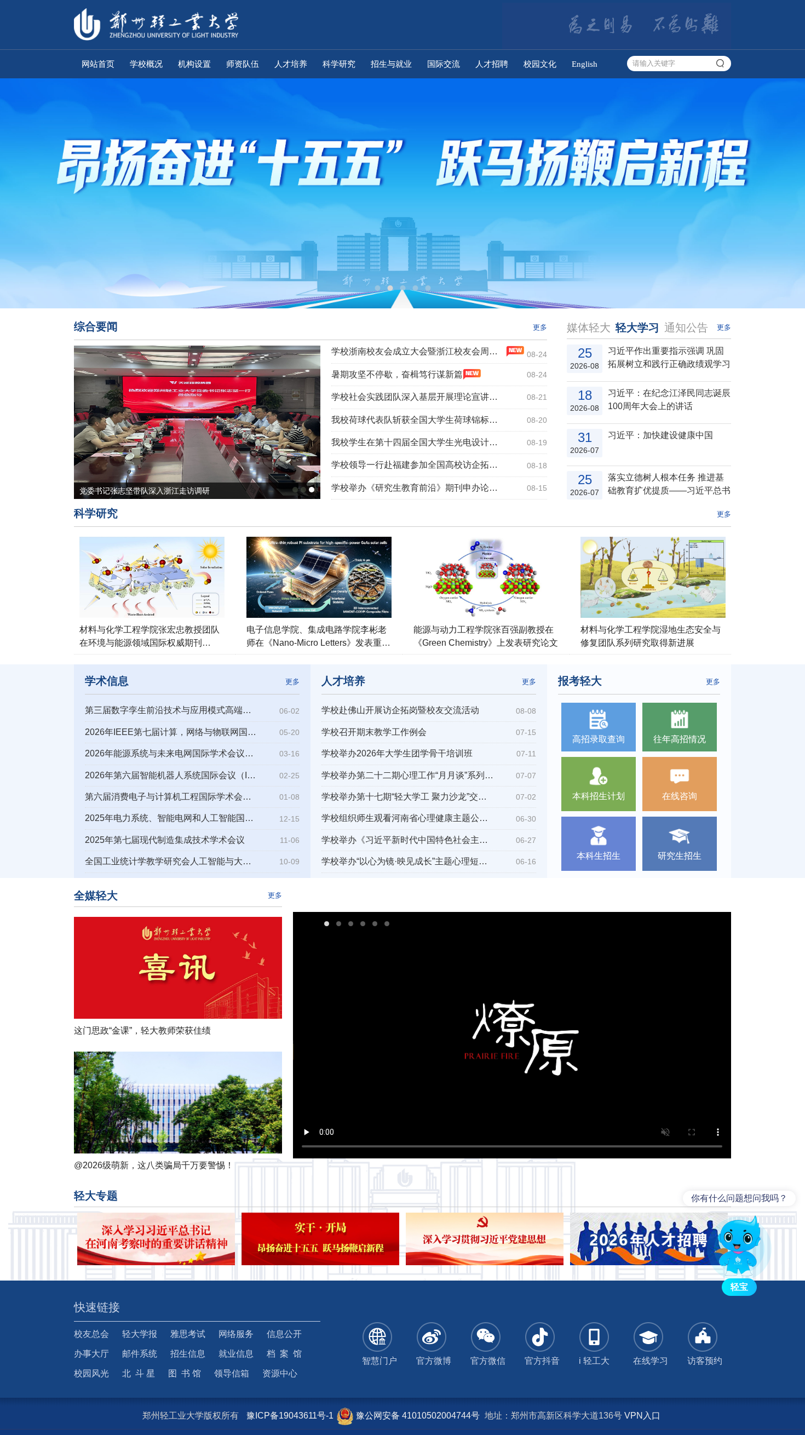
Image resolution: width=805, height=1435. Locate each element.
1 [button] (377, 288)
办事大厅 (91, 1353)
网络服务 (236, 1334)
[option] (402, 193)
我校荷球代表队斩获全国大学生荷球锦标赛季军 (418, 419)
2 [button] (390, 288)
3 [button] (402, 288)
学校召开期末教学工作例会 (374, 732)
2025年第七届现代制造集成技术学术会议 (165, 840)
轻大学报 (139, 1334)
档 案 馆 (284, 1353)
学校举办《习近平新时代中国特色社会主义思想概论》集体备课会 (408, 840)
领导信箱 (231, 1373)
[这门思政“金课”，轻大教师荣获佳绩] (178, 967)
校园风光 (91, 1373)
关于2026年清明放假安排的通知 (666, 484)
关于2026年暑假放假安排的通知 (666, 357)
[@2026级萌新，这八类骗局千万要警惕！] (178, 1102)
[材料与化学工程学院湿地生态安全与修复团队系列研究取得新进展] (653, 577)
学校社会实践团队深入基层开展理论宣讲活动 (418, 396)
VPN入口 (642, 1415)
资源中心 (279, 1373)
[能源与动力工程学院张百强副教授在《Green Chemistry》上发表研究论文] (486, 577)
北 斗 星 (138, 1373)
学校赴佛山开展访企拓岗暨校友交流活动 (400, 710)
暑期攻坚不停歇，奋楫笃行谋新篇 (397, 374)
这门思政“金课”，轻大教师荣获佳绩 (142, 1030)
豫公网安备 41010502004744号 (417, 1415)
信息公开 (284, 1334)
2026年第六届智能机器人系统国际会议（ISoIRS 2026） (171, 775)
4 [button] (415, 288)
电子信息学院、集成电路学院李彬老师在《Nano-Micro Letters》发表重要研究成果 (318, 643)
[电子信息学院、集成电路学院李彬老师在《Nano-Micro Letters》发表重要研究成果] (319, 577)
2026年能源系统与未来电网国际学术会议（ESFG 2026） (171, 753)
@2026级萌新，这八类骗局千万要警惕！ (154, 1165)
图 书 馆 (184, 1373)
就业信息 (236, 1353)
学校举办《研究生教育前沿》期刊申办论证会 (418, 487)
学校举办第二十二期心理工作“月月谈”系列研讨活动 (408, 775)
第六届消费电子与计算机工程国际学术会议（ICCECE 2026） (171, 796)
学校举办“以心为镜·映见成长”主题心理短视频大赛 (408, 861)
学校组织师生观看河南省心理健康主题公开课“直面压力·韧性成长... (408, 818)
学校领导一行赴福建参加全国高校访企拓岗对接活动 (418, 464)
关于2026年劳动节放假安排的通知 (666, 442)
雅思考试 (187, 1334)
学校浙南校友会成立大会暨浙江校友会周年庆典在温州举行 (418, 351)
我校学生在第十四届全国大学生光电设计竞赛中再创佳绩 (418, 442)
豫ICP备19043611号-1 (290, 1415)
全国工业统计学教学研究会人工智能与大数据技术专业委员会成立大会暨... (171, 861)
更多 (540, 327)
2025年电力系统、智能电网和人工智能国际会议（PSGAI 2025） (171, 818)
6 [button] (391, 925)
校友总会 (91, 1334)
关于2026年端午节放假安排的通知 (666, 399)
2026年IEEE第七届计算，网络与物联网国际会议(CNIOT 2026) (171, 732)
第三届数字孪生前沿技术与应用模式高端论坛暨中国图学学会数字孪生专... (171, 710)
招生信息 (187, 1353)
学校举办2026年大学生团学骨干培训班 (397, 753)
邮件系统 (139, 1353)
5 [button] (427, 288)
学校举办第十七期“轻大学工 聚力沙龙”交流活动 (408, 796)
